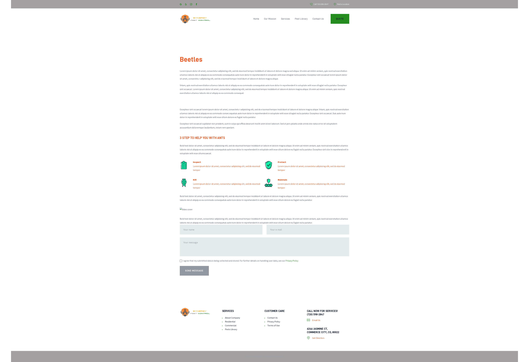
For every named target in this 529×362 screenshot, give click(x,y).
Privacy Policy (292, 260)
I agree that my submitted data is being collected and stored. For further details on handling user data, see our (240, 260)
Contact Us (272, 317)
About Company (232, 317)
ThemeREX (251, 356)
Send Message (194, 271)
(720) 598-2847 (315, 314)
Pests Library (231, 329)
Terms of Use (273, 325)
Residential (230, 321)
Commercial (230, 325)
